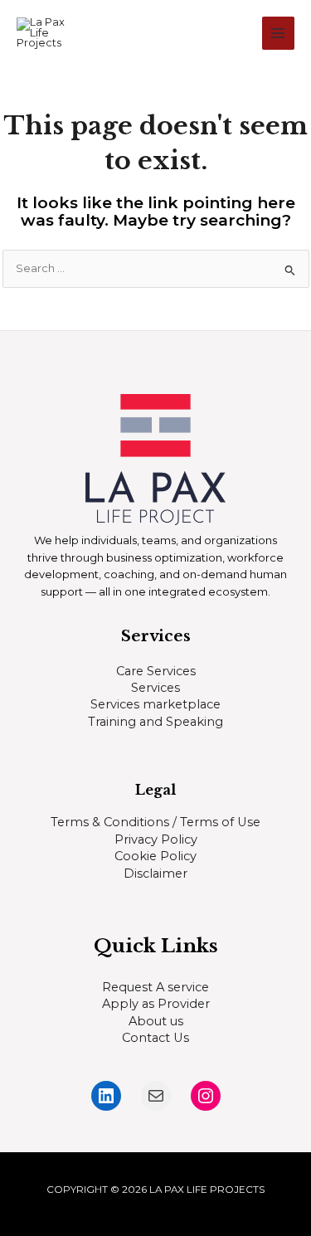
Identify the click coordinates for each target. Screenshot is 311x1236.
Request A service (155, 987)
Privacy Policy (155, 839)
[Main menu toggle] (278, 33)
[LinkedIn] (106, 1096)
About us (156, 1021)
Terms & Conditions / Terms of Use (155, 822)
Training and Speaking (155, 721)
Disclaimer (155, 873)
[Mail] (156, 1096)
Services (155, 687)
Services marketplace (155, 704)
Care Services (156, 671)
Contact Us (155, 1037)
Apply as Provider (156, 1003)
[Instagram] (206, 1096)
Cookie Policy (155, 856)
